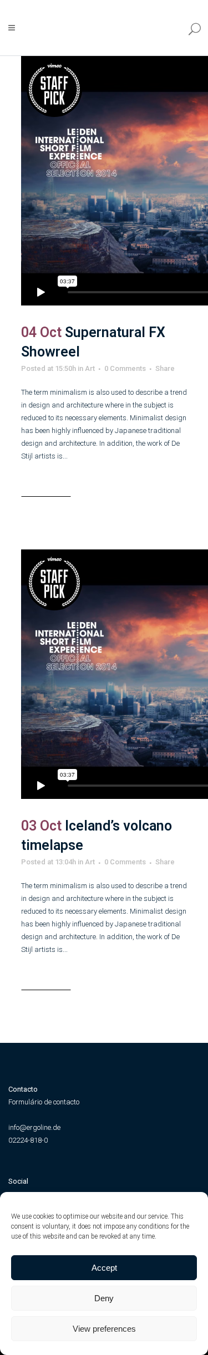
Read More (46, 488)
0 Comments (125, 368)
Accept (104, 1267)
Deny (104, 1298)
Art (90, 368)
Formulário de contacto (43, 1102)
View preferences (104, 1328)
